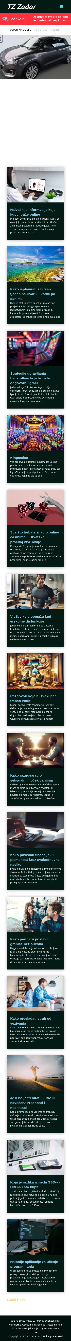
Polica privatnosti (53, 1336)
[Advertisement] (35, 116)
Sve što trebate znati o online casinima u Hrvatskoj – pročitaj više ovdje (34, 537)
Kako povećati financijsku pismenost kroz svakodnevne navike (35, 859)
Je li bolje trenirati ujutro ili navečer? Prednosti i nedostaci (32, 1103)
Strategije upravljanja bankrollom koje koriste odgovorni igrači (30, 378)
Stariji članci (16, 1299)
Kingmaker (19, 458)
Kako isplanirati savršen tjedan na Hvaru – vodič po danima (32, 294)
